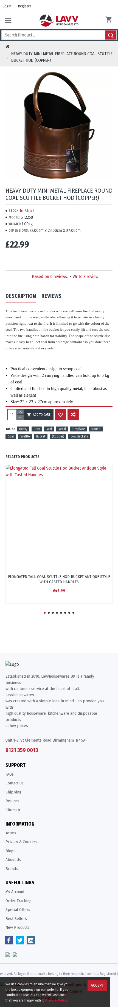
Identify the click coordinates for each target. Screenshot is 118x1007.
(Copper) (58, 436)
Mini (49, 429)
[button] (45, 613)
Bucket (40, 436)
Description (20, 296)
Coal (11, 436)
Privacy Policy (56, 1000)
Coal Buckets (79, 436)
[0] (110, 20)
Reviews (51, 296)
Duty (37, 429)
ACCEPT (97, 985)
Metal (62, 429)
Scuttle (25, 436)
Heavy (23, 429)
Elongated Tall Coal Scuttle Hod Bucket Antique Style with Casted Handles (59, 579)
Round (95, 429)
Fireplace (78, 429)
